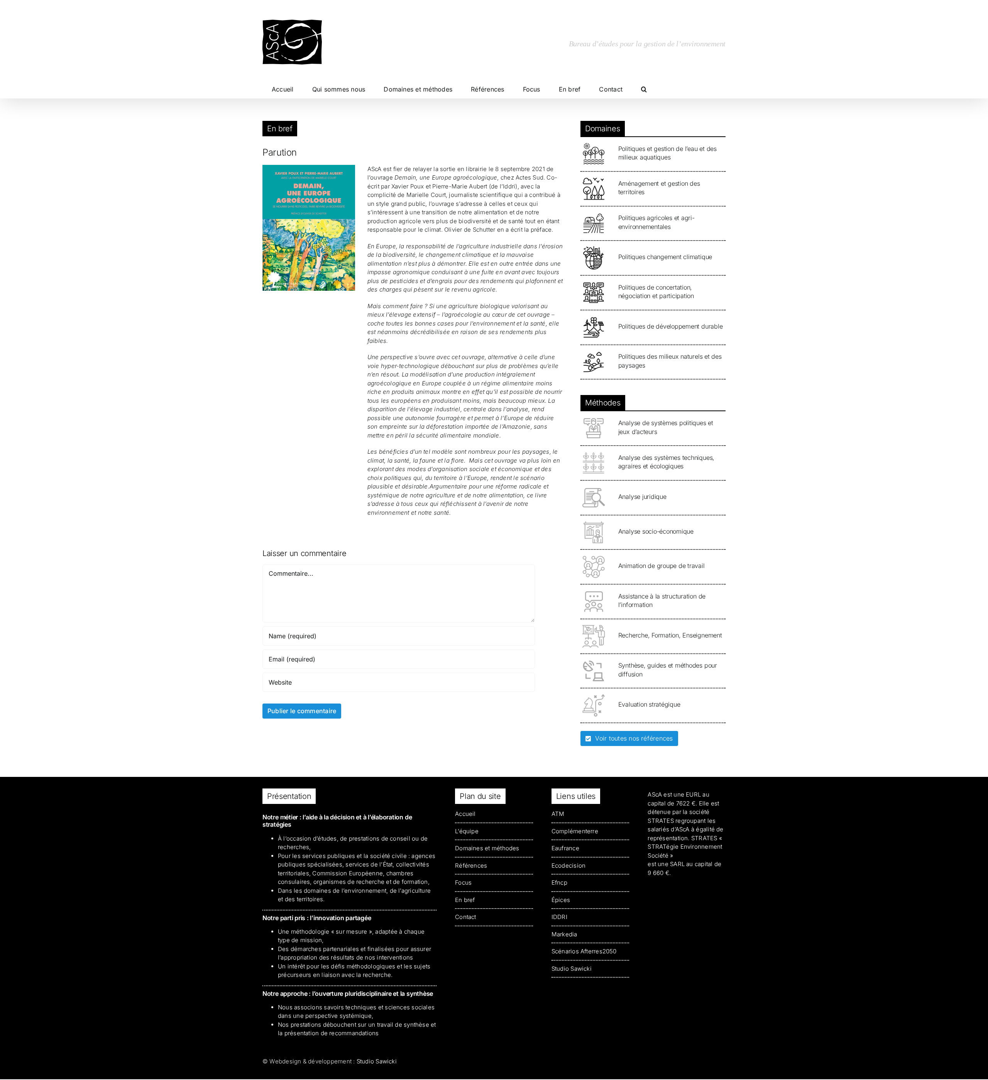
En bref (280, 128)
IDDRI (559, 917)
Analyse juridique (642, 496)
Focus (463, 882)
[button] (644, 89)
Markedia (564, 934)
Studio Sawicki (572, 968)
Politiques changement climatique (665, 257)
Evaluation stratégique (649, 704)
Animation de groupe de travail (661, 566)
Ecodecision (568, 865)
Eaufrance (565, 848)
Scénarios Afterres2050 (584, 951)
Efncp (559, 882)
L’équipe (467, 831)
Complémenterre (575, 831)
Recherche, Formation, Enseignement (670, 635)
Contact (465, 917)
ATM (558, 813)
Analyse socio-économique (656, 531)
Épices (561, 900)
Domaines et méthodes (487, 848)
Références (471, 865)
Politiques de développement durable (670, 326)
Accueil (465, 813)
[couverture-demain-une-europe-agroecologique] (308, 167)
